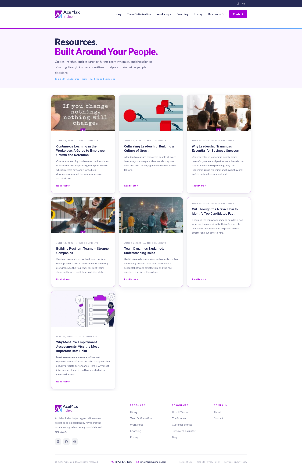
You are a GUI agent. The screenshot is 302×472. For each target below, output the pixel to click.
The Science (179, 418)
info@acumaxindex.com (153, 461)
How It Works (180, 412)
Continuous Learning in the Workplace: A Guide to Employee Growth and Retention (80, 150)
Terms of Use (185, 461)
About (217, 412)
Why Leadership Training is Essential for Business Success (215, 148)
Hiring (117, 14)
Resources (214, 14)
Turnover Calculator (184, 430)
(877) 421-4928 (123, 461)
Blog (175, 437)
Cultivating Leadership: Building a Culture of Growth (149, 148)
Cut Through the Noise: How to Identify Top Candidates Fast (215, 211)
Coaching (182, 14)
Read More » (63, 185)
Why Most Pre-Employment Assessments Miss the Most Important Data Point (77, 346)
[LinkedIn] (58, 441)
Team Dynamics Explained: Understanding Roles (144, 250)
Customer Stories (182, 424)
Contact (238, 14)
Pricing (198, 14)
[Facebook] (66, 441)
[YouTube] (75, 441)
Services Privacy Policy (235, 461)
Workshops (164, 14)
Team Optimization (139, 14)
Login (244, 3)
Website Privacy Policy (208, 461)
